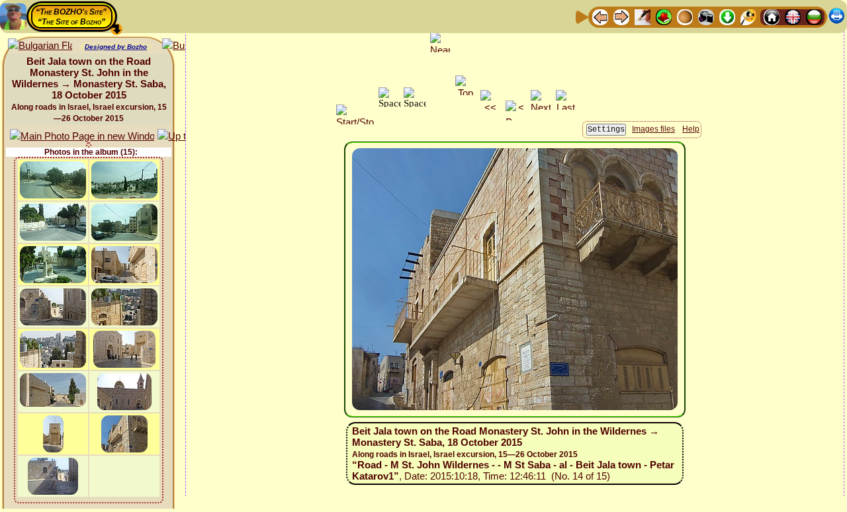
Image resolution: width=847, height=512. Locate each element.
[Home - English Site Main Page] (793, 16)
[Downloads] (727, 16)
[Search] (748, 16)
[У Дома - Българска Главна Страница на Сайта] (814, 16)
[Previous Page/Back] (600, 16)
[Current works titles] (685, 16)
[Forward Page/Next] (621, 16)
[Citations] (664, 16)
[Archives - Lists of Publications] (642, 16)
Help (690, 129)
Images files (653, 129)
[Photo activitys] (706, 16)
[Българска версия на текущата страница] (40, 46)
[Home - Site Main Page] (772, 16)
